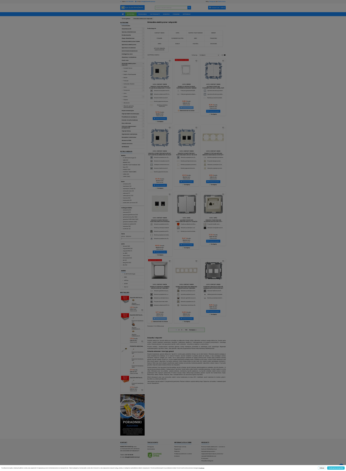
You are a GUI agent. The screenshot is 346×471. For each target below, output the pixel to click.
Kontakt (123, 442)
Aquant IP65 (127, 251)
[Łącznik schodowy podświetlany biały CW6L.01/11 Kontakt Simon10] (205, 94)
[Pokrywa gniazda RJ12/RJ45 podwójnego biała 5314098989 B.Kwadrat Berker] (178, 90)
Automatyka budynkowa (129, 51)
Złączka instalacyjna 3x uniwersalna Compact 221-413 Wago (137, 315)
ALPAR (126, 283)
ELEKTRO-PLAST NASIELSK (131, 165)
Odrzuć (322, 468)
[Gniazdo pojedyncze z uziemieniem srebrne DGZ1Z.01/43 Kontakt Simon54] (151, 294)
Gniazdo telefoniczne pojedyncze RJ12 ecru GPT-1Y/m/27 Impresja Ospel (213, 221)
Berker (125, 77)
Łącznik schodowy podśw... (215, 94)
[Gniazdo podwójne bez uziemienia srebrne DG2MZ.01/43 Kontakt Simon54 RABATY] (151, 298)
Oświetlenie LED (126, 29)
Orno (125, 93)
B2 (125, 260)
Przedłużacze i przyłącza (129, 117)
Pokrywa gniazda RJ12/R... (188, 90)
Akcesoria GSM (126, 140)
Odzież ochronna (127, 143)
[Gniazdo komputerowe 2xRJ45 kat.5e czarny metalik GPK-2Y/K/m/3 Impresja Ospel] (205, 227)
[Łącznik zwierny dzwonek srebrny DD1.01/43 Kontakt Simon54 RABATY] (151, 301)
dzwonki (127, 212)
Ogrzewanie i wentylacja (129, 134)
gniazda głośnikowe (130, 214)
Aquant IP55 (127, 248)
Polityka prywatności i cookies (183, 454)
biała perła (127, 200)
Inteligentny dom (127, 54)
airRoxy (126, 280)
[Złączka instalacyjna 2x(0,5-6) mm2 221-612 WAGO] (133, 300)
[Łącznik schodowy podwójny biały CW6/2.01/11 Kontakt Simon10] (205, 90)
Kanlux (125, 96)
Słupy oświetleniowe (128, 38)
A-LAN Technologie (129, 158)
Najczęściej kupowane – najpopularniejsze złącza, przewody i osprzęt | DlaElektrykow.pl (212, 454)
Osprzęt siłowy (126, 131)
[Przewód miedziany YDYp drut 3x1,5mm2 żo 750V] (133, 380)
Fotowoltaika (126, 26)
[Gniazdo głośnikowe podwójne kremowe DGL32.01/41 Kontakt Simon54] (178, 298)
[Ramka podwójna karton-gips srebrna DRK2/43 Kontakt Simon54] (205, 298)
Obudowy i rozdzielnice (129, 57)
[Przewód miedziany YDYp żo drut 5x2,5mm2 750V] (133, 362)
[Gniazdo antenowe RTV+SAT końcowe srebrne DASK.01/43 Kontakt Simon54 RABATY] (151, 305)
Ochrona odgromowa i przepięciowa (129, 127)
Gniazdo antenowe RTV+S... (162, 94)
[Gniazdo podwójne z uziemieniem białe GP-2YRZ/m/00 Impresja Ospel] (178, 227)
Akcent (126, 246)
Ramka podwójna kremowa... (162, 105)
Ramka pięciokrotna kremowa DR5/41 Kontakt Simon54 (186, 287)
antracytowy (128, 195)
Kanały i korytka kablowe (130, 120)
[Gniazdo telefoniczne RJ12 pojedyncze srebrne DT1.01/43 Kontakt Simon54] (205, 290)
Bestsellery (124, 292)
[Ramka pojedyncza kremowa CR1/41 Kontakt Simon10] (178, 164)
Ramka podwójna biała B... (161, 228)
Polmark (126, 81)
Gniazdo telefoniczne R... (161, 98)
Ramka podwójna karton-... (215, 298)
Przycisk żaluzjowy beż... (214, 161)
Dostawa (177, 456)
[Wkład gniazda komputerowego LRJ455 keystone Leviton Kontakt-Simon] (205, 294)
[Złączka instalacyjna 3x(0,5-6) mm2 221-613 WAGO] (133, 331)
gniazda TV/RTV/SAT (130, 219)
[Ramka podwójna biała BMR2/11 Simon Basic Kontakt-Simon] (151, 227)
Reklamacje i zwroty (180, 447)
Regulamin (177, 449)
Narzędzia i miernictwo (129, 137)
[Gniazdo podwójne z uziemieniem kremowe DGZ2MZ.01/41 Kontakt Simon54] (178, 290)
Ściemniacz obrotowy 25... (188, 305)
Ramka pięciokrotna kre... (161, 101)
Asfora (126, 255)
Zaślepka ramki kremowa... (162, 164)
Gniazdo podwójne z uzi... (188, 228)
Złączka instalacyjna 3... (136, 328)
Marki (123, 271)
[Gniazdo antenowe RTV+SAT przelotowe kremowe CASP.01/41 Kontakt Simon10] (151, 94)
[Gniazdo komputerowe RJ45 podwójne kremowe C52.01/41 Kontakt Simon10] (151, 90)
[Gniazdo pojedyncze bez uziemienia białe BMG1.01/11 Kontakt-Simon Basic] (151, 224)
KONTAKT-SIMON (129, 172)
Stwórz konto (222, 1)
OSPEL (126, 176)
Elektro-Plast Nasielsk (130, 74)
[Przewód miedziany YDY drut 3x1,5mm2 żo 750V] (133, 317)
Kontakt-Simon (128, 68)
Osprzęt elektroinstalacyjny (130, 114)
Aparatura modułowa (129, 48)
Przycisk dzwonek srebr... (161, 301)
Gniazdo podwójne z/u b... (215, 164)
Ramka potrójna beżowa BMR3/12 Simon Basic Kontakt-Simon (213, 154)
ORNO (126, 174)
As (125, 253)
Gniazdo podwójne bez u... (162, 298)
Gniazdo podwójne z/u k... (188, 291)
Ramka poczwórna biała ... (215, 98)
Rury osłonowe (126, 123)
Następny (193, 330)
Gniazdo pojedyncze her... (215, 168)
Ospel (125, 71)
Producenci (142, 14)
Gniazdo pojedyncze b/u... (161, 224)
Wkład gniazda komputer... (215, 294)
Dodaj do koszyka (160, 118)
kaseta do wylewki (129, 224)
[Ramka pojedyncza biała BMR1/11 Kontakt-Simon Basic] (151, 235)
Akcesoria (126, 103)
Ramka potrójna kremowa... (189, 161)
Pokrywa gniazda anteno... (188, 94)
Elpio (125, 167)
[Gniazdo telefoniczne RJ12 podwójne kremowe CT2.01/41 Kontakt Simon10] (151, 97)
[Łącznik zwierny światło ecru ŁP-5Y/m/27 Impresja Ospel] (205, 224)
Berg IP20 (127, 262)
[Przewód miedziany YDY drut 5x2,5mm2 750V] (133, 355)
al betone (127, 184)
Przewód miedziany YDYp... (137, 366)
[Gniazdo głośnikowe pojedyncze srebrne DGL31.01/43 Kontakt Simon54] (151, 290)
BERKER (126, 162)
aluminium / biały (129, 188)
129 (186, 330)
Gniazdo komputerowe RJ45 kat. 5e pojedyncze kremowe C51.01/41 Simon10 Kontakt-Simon (159, 154)
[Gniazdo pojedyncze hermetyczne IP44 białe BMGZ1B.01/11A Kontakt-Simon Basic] (151, 231)
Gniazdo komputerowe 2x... (215, 228)
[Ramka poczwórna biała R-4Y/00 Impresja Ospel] (178, 231)
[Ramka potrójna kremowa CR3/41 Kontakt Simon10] (178, 161)
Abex (125, 87)
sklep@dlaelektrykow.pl (148, 1)
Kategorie (130, 14)
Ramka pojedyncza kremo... (189, 164)
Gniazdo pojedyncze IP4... (161, 231)
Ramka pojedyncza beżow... (215, 157)
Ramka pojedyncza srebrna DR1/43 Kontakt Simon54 (159, 287)
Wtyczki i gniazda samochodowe (129, 106)
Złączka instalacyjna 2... (136, 303)
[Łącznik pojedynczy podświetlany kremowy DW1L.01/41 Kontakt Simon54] (178, 294)
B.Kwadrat (127, 258)
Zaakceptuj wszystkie (336, 468)
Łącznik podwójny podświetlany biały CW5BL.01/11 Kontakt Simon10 (213, 88)
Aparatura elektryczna (129, 44)
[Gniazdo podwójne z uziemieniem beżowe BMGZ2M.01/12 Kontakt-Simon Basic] (205, 164)
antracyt (126, 193)
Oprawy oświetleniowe (129, 32)
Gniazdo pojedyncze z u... (161, 294)
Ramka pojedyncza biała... (161, 235)
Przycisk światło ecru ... (214, 224)
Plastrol (126, 100)
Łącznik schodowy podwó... (215, 90)
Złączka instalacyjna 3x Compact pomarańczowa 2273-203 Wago (137, 377)
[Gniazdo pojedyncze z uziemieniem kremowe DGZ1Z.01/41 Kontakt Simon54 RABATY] (178, 301)
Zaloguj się (212, 1)
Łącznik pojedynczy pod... (188, 294)
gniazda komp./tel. (130, 217)
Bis (125, 265)
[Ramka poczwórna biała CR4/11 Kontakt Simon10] (205, 97)
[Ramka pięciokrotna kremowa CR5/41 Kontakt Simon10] (151, 101)
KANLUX (126, 169)
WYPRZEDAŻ (125, 147)
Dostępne (209, 55)
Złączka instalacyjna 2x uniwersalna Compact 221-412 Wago (137, 297)
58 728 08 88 (129, 1)
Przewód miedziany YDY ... (137, 321)
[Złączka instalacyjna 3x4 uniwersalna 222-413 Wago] (133, 324)
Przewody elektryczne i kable (131, 41)
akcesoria (127, 210)
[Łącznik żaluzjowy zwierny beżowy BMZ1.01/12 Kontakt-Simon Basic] (205, 161)
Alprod (126, 287)
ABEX (125, 160)
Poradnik (176, 14)
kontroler (126, 229)
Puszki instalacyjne (128, 110)
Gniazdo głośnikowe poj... (161, 291)
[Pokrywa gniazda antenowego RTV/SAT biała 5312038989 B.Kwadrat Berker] (178, 94)
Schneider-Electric (129, 84)
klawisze (127, 226)
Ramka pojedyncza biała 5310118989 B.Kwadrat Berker (186, 87)
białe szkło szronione (130, 202)
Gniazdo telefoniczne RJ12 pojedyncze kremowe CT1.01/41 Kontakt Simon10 (159, 88)
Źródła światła (126, 35)
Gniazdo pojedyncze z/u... (161, 157)
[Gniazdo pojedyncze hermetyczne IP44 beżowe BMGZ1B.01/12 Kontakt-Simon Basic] (205, 168)
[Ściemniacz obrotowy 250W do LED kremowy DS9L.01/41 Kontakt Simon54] (178, 305)
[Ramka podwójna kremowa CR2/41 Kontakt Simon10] (151, 105)
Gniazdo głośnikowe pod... (188, 298)
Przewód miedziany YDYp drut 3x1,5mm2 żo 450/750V (137, 346)
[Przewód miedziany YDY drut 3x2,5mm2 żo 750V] (133, 349)
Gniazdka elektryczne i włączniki (129, 64)
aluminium (127, 186)
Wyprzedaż (186, 14)
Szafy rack (125, 60)
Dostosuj (201, 468)
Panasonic (127, 90)
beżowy (126, 198)
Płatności (177, 451)
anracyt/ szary (128, 191)
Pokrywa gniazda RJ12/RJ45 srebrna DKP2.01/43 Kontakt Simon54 (213, 288)
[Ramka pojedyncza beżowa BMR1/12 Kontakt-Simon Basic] (205, 157)
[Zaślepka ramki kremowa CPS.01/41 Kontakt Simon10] (151, 164)
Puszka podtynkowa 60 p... (188, 224)
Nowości (166, 14)
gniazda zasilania (130, 222)
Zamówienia (151, 449)
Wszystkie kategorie (207, 461)
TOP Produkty (155, 14)
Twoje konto (152, 442)
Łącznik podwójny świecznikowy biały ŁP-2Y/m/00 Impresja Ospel (186, 221)
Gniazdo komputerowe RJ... (162, 90)
